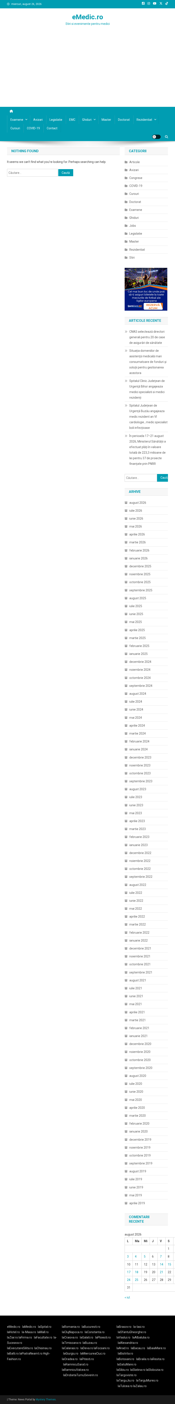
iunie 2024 (136, 709)
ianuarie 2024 (138, 749)
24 (128, 1280)
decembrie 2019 (140, 1139)
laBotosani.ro (125, 1359)
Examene (16, 119)
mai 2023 (135, 813)
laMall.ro (43, 1332)
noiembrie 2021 (139, 956)
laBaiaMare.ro (156, 1348)
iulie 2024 (135, 701)
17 (128, 1272)
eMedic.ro (87, 17)
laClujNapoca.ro (72, 1332)
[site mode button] (156, 137)
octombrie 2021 (140, 964)
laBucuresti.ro (91, 1326)
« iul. (127, 1297)
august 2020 (137, 1076)
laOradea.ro (70, 1359)
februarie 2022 (139, 932)
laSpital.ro (44, 1326)
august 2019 (137, 1171)
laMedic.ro (29, 1326)
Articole (134, 162)
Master (106, 119)
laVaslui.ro (124, 1337)
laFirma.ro (25, 1337)
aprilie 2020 (137, 1107)
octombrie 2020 (140, 1060)
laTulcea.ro (125, 1386)
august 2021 (137, 980)
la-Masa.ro (29, 1332)
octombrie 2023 (140, 773)
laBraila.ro (143, 1359)
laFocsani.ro (101, 1348)
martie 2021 (137, 1020)
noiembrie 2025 (139, 574)
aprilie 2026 (137, 534)
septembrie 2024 (140, 685)
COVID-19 (33, 128)
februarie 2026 (139, 550)
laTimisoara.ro (71, 1342)
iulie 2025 (135, 606)
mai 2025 (135, 622)
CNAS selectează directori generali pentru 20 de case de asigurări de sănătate (147, 337)
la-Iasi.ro (139, 1326)
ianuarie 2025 (138, 654)
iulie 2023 (135, 797)
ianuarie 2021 (138, 1036)
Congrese (135, 178)
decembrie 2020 (140, 1044)
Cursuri (15, 128)
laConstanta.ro (95, 1332)
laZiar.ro (13, 1337)
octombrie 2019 (140, 1155)
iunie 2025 (136, 614)
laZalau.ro (140, 1386)
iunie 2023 (136, 805)
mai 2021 (135, 1004)
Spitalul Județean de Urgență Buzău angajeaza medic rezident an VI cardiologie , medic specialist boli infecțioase (148, 416)
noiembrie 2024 (139, 669)
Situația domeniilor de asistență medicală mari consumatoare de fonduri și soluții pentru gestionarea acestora (147, 362)
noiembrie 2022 (139, 861)
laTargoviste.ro (127, 1375)
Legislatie (56, 119)
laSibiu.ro (123, 1369)
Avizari (38, 119)
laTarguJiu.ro (126, 1380)
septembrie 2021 (140, 972)
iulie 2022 (135, 892)
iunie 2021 (136, 996)
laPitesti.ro (87, 1359)
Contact (52, 128)
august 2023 (137, 789)
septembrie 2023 (140, 781)
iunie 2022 (136, 900)
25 (136, 1280)
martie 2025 (137, 638)
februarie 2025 (139, 646)
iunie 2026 (136, 518)
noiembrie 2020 (139, 1052)
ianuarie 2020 (138, 1131)
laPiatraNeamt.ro (30, 1353)
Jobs (132, 225)
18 (136, 1272)
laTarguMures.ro (147, 1380)
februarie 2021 (139, 1028)
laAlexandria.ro (128, 1342)
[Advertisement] (87, 75)
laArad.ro (123, 1348)
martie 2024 (137, 733)
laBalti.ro (13, 1353)
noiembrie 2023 (139, 765)
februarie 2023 (139, 837)
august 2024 (137, 693)
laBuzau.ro (90, 1342)
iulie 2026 (135, 510)
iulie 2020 (135, 1083)
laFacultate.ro (43, 1337)
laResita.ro (157, 1359)
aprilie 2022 (137, 916)
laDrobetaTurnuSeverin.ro (80, 1375)
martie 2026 (137, 542)
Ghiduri (87, 119)
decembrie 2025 (140, 566)
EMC (72, 119)
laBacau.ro (138, 1348)
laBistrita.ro (125, 1353)
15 (169, 1264)
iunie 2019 (136, 1187)
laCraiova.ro (70, 1337)
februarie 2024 (139, 741)
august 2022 (137, 885)
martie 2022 (137, 924)
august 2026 (137, 502)
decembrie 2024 (140, 661)
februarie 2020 (139, 1123)
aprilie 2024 (137, 725)
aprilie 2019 (137, 1203)
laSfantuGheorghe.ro (132, 1332)
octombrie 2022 (140, 868)
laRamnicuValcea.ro (75, 1369)
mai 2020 (135, 1099)
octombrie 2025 (140, 582)
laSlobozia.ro (154, 1369)
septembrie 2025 (140, 590)
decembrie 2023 (140, 757)
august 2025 (137, 598)
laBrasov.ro (124, 1326)
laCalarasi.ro (70, 1348)
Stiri (132, 257)
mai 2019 (135, 1195)
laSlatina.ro (137, 1369)
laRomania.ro (71, 1326)
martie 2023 (137, 829)
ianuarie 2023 (138, 845)
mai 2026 (135, 526)
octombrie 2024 (140, 678)
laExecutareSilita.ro (20, 1348)
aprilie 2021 (137, 1012)
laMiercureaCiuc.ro (92, 1353)
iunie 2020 (136, 1091)
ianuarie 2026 (138, 558)
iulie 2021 (135, 988)
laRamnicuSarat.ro (75, 1364)
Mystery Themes (46, 1399)
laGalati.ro (86, 1337)
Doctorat (124, 119)
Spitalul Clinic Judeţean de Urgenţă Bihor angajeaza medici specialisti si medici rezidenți (147, 389)
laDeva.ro (86, 1348)
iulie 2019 (135, 1179)
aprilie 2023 (137, 821)
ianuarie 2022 (138, 940)
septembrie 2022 (140, 876)
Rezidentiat (144, 119)
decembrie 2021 (140, 948)
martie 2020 (137, 1115)
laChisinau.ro (43, 1348)
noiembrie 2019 (139, 1147)
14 (161, 1264)
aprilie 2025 (137, 630)
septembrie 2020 (140, 1068)
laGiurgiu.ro (71, 1353)
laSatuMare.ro (126, 1364)
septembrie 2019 (140, 1163)
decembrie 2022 (140, 853)
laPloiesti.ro (103, 1337)
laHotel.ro (13, 1332)
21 (161, 1272)
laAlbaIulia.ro (141, 1337)
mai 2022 (135, 908)
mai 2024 (135, 717)
